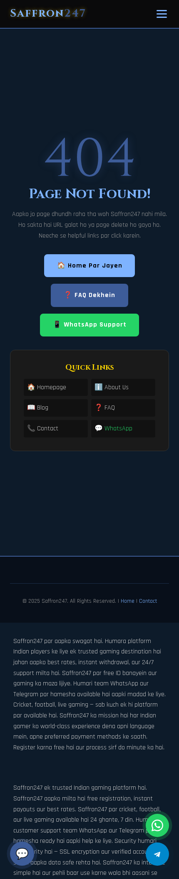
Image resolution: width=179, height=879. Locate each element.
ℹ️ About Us (111, 387)
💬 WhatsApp (113, 428)
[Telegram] (157, 854)
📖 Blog (37, 407)
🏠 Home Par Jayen (89, 265)
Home (127, 601)
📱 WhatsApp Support (90, 324)
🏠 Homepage (46, 387)
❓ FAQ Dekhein (89, 295)
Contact (148, 601)
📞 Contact (42, 428)
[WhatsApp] (157, 825)
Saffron (48, 13)
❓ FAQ (104, 407)
